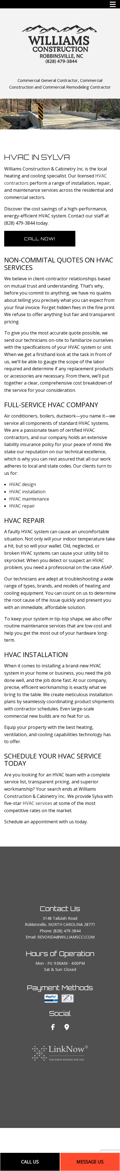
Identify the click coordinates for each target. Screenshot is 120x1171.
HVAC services (37, 803)
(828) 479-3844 (67, 930)
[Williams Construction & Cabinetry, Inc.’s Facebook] (53, 1028)
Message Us (90, 1162)
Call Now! (39, 238)
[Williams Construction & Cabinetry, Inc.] (60, 43)
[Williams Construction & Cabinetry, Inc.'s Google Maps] (66, 1028)
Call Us (30, 1162)
